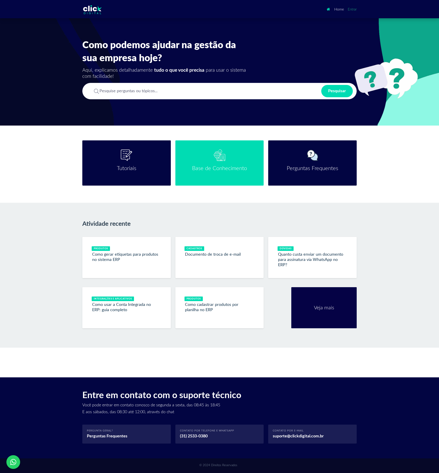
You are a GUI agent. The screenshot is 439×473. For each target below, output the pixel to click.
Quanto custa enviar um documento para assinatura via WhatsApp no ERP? (310, 259)
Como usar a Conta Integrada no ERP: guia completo (121, 307)
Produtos (101, 248)
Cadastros (194, 248)
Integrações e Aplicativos (113, 299)
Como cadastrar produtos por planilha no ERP (211, 307)
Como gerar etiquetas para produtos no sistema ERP (125, 257)
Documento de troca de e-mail (213, 254)
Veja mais (335, 307)
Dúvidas (286, 248)
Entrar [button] (352, 9)
